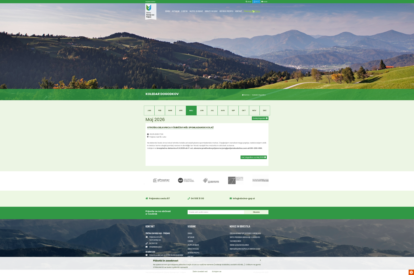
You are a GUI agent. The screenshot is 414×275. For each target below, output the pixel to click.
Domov (167, 11)
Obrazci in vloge (211, 11)
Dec (265, 110)
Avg (223, 110)
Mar (170, 110)
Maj (191, 110)
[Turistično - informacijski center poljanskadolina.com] (252, 11)
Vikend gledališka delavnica (239, 245)
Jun (201, 110)
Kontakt (238, 11)
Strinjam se (216, 271)
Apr (180, 110)
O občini (184, 11)
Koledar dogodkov (259, 95)
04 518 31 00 (197, 198)
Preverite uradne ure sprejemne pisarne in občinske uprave (166, 257)
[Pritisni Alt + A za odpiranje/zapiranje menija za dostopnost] (411, 272)
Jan (149, 110)
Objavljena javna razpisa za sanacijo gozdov (245, 249)
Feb (159, 110)
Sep (233, 110)
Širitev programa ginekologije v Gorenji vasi (245, 237)
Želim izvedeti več (200, 271)
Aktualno (176, 11)
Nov (254, 110)
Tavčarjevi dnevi (235, 241)
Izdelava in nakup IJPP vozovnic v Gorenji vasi (245, 233)
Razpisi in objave (196, 11)
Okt (244, 110)
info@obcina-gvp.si (244, 198)
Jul (212, 110)
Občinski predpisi (226, 11)
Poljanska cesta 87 (159, 198)
